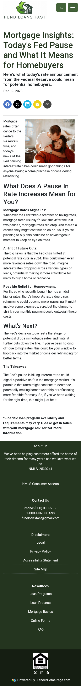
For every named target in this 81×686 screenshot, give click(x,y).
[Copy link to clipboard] (47, 104)
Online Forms (40, 621)
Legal (41, 542)
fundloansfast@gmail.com (40, 518)
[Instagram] (41, 672)
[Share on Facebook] (7, 104)
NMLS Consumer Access (40, 484)
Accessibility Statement (40, 560)
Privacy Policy (40, 551)
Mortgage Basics (40, 612)
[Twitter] (35, 672)
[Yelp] (48, 672)
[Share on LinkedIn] (27, 104)
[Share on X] (17, 104)
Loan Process (40, 603)
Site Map (40, 569)
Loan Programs (40, 594)
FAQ (41, 630)
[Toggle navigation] (73, 7)
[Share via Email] (37, 104)
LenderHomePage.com (53, 680)
